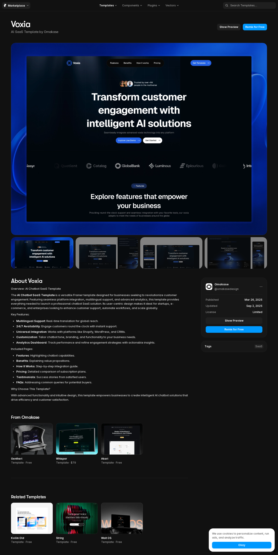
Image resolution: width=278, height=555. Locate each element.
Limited (257, 312)
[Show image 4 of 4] (236, 253)
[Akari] (122, 444)
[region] (139, 139)
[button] (108, 5)
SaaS (258, 346)
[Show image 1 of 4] (42, 253)
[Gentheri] (32, 444)
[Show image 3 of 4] (171, 253)
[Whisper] (77, 444)
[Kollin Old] (32, 523)
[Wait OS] (122, 523)
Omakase (51, 32)
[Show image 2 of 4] (107, 253)
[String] (77, 523)
